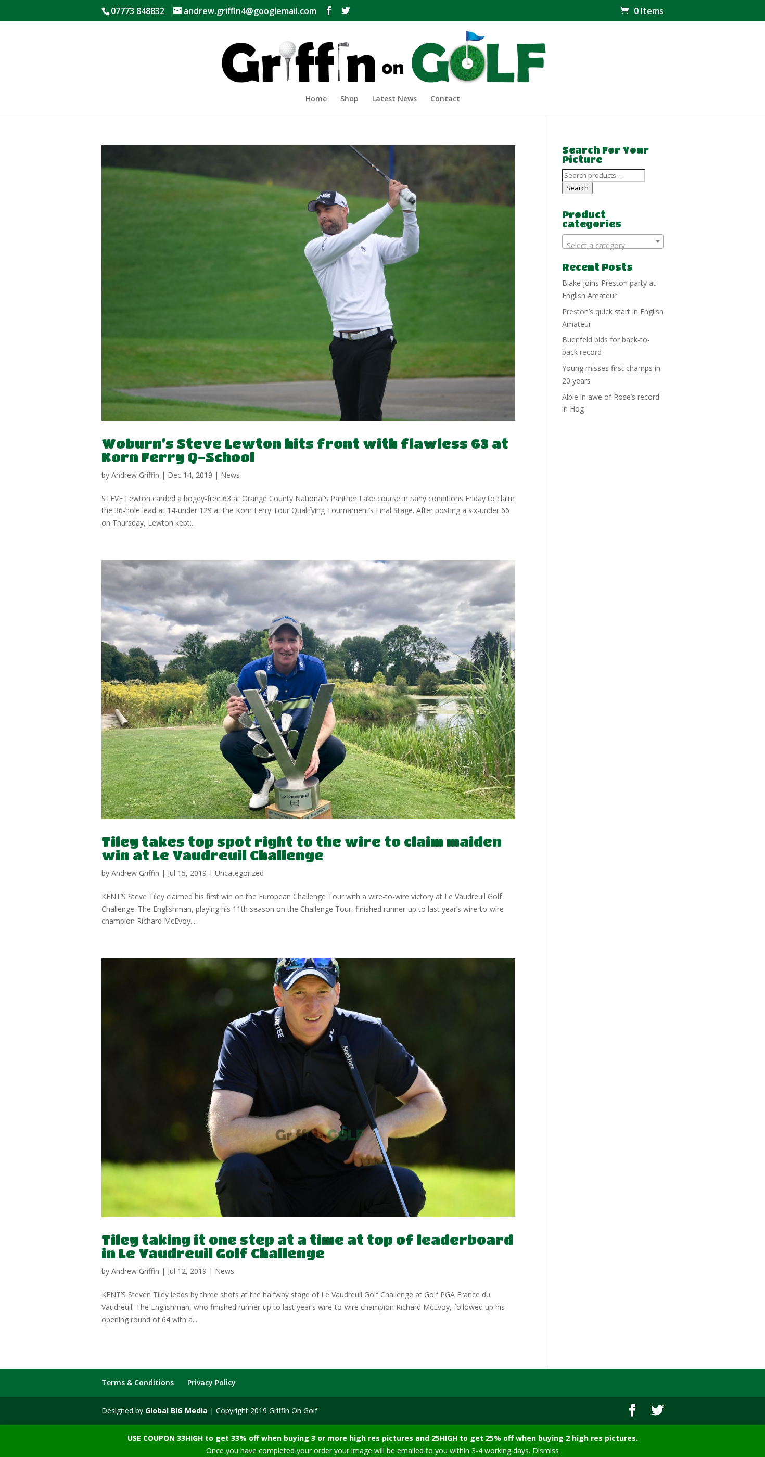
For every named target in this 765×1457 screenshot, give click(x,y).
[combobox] (613, 241)
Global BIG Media (176, 1410)
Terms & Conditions (137, 1382)
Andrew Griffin (135, 475)
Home (316, 99)
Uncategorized (239, 873)
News (230, 475)
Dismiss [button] (545, 1450)
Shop (349, 99)
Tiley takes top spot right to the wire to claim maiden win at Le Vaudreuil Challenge (301, 848)
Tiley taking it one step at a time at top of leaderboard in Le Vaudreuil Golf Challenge (307, 1246)
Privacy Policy (211, 1382)
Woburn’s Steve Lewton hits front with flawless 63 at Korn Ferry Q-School (304, 450)
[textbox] (613, 246)
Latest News (394, 99)
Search (577, 188)
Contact (445, 99)
